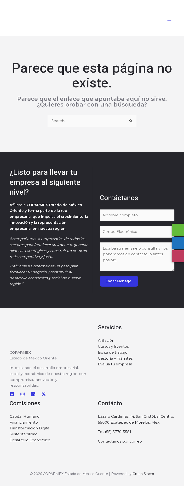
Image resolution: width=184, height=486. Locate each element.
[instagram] (22, 394)
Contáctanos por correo (120, 441)
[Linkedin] (33, 394)
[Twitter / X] (43, 394)
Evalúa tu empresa (115, 364)
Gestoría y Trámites (115, 358)
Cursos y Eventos (113, 346)
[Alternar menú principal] (169, 19)
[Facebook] (12, 394)
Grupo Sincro (143, 474)
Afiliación (106, 340)
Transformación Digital (30, 428)
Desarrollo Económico (30, 440)
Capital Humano (25, 416)
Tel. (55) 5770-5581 (114, 431)
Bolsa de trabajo (112, 352)
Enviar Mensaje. (119, 281)
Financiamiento (24, 422)
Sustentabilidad (24, 434)
